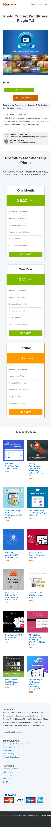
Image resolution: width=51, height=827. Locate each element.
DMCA (5, 782)
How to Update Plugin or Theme (16, 744)
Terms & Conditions (11, 757)
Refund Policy (8, 754)
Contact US (7, 775)
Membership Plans (10, 769)
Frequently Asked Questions (14, 747)
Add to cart (19, 90)
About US (6, 779)
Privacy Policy (8, 750)
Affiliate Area (8, 772)
